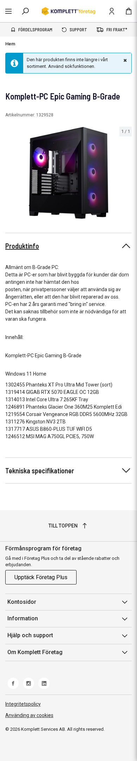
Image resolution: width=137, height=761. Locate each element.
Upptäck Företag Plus (40, 577)
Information (22, 618)
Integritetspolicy (23, 704)
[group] (68, 173)
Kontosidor (21, 602)
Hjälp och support (30, 635)
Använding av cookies (29, 715)
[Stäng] (124, 60)
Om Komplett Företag (35, 652)
